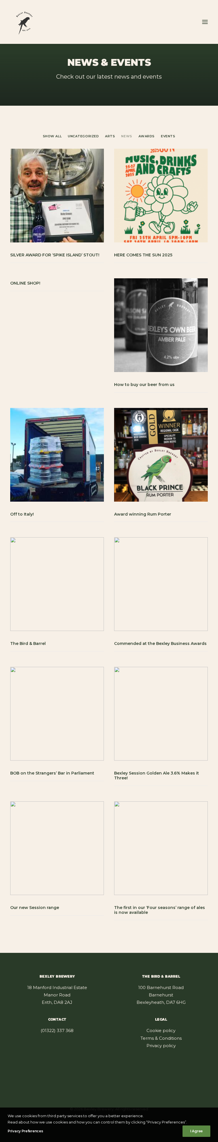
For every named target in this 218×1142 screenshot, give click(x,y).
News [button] (126, 136)
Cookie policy (160, 1030)
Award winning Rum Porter (142, 514)
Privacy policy (161, 1045)
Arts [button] (110, 136)
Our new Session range (34, 907)
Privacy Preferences (25, 1131)
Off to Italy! (22, 514)
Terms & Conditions (161, 1038)
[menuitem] (52, 135)
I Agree (196, 1131)
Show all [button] (52, 136)
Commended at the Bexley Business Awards (160, 643)
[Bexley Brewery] (24, 22)
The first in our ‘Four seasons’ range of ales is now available (159, 910)
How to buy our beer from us (144, 384)
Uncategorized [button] (83, 136)
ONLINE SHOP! (25, 283)
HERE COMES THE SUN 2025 (143, 255)
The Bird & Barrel (28, 643)
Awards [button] (147, 136)
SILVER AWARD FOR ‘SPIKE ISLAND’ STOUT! (54, 255)
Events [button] (168, 136)
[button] (205, 22)
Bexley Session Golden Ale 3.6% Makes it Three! (156, 776)
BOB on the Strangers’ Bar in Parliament (52, 773)
